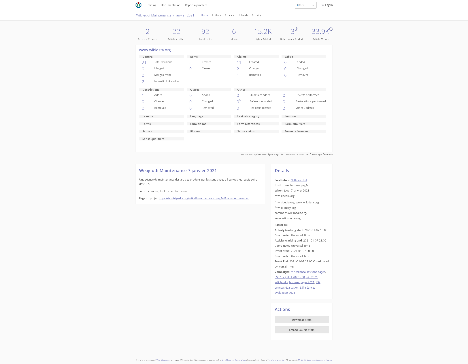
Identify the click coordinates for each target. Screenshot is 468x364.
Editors (216, 15)
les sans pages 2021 (301, 282)
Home (205, 15)
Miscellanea (298, 272)
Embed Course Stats (301, 330)
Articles (229, 15)
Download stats (302, 320)
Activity (256, 15)
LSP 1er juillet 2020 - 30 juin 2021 (296, 277)
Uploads (243, 15)
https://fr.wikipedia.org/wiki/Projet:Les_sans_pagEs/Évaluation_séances (204, 198)
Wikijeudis (281, 282)
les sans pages (316, 272)
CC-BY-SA (302, 360)
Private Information (276, 360)
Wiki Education (162, 360)
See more (328, 154)
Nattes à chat (299, 180)
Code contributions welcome (319, 360)
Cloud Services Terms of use (234, 360)
